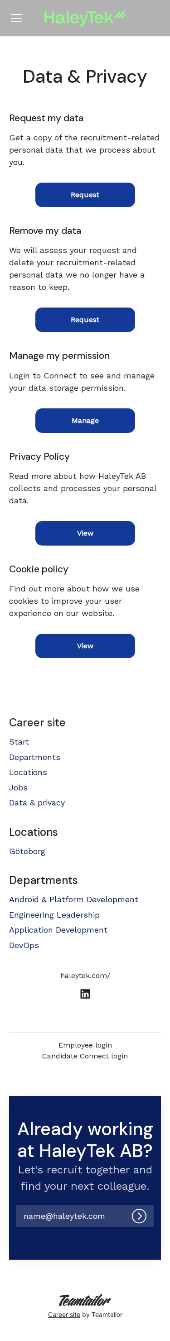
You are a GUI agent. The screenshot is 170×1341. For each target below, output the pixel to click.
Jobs (18, 787)
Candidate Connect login (85, 1056)
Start (19, 741)
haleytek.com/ (85, 975)
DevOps (24, 945)
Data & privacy (37, 802)
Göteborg (27, 851)
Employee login (85, 1045)
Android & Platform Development (73, 899)
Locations (28, 772)
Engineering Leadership (54, 914)
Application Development (58, 929)
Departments (34, 757)
